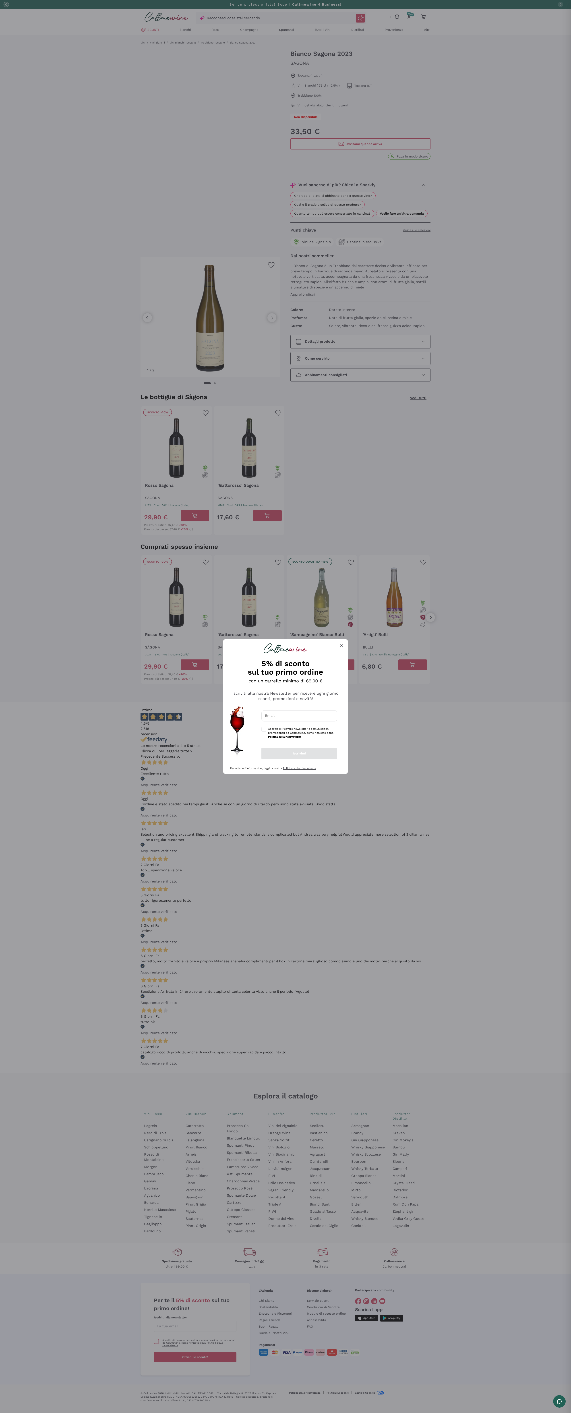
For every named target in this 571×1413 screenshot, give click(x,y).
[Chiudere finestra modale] (341, 645)
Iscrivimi (299, 753)
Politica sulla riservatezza (299, 768)
